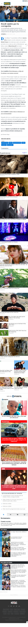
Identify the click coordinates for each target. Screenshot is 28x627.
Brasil (10, 142)
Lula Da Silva (4, 142)
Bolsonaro (10, 144)
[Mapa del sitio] (19, 606)
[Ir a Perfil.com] (25, 0)
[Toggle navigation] (2, 3)
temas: (2, 141)
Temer (23, 142)
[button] (25, 44)
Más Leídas (4, 529)
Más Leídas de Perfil (6, 562)
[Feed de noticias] (16, 606)
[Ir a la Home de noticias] (14, 602)
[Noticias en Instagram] (8, 606)
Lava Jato (4, 144)
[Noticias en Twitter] (13, 606)
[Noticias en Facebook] (11, 606)
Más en (9, 396)
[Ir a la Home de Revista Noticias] (6, 3)
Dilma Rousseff (17, 142)
